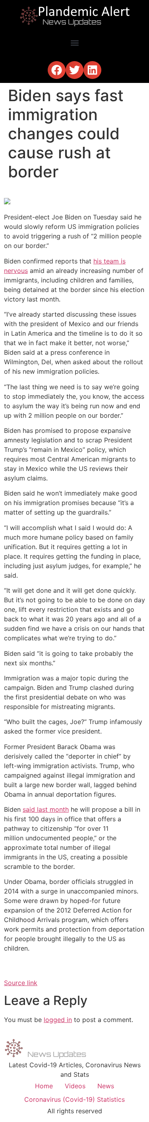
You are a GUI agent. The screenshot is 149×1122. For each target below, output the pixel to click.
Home (44, 1086)
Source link (20, 983)
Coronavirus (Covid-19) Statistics (74, 1099)
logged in (58, 1020)
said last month (46, 809)
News (105, 1086)
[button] (74, 42)
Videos (75, 1086)
